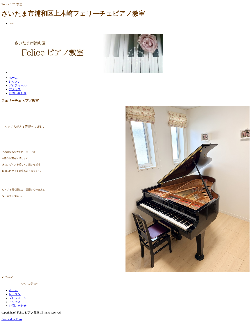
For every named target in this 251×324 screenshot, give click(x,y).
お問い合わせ (17, 93)
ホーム (13, 77)
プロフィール (17, 85)
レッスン (15, 81)
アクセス (15, 89)
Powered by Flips (11, 319)
